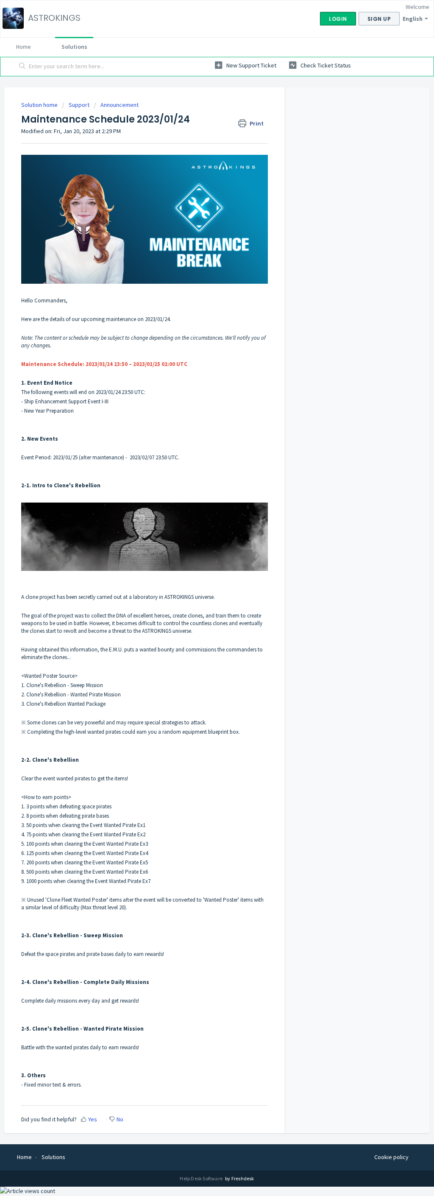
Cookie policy (391, 1157)
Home (23, 46)
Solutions (74, 46)
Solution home (40, 105)
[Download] (201, 501)
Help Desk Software (201, 1178)
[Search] (22, 66)
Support (79, 105)
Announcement (119, 105)
